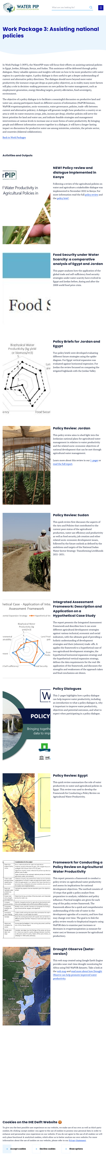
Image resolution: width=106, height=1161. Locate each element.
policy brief (63, 198)
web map (61, 971)
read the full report (62, 463)
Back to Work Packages (14, 137)
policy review (91, 194)
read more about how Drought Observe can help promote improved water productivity (77, 975)
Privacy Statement (77, 1140)
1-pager (94, 460)
